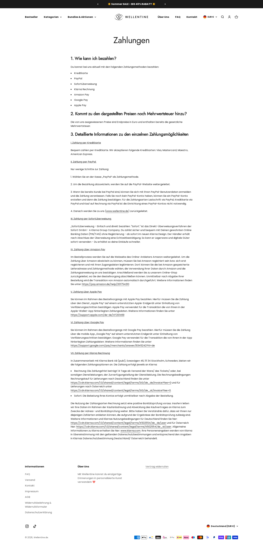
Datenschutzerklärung (38, 512)
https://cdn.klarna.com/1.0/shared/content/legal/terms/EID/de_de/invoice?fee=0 (121, 382)
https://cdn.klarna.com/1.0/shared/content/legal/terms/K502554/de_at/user (123, 426)
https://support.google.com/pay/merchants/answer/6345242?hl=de (113, 345)
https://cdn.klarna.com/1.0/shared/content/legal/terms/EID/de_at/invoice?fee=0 (121, 390)
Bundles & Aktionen (80, 17)
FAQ (177, 17)
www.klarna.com (130, 430)
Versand (30, 480)
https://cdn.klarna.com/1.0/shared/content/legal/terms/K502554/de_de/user (118, 423)
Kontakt (191, 17)
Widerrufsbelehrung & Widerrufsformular (38, 505)
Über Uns (163, 17)
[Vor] (165, 4)
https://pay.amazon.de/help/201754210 (105, 284)
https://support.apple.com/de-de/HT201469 (97, 315)
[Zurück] (97, 4)
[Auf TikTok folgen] (35, 526)
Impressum (32, 491)
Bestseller (31, 17)
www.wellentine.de (117, 211)
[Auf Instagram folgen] (27, 526)
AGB (27, 497)
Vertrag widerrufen (157, 466)
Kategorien (51, 17)
